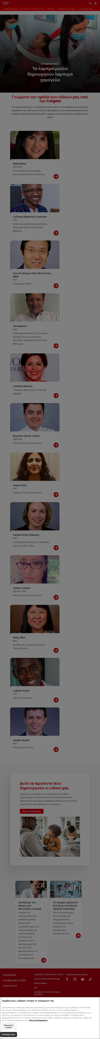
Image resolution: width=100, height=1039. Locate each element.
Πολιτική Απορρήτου (38, 1020)
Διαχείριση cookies (8, 1026)
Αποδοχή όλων (8, 1034)
